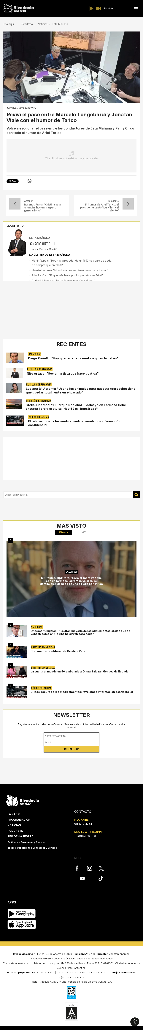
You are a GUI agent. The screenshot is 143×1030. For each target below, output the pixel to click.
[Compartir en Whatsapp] (29, 181)
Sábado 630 (34, 354)
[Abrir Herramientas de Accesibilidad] (134, 1021)
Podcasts (15, 830)
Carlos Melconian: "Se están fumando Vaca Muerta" (64, 280)
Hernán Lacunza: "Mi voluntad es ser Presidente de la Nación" (70, 270)
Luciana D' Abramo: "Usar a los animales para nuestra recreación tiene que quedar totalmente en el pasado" (81, 390)
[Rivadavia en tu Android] (21, 913)
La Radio (13, 814)
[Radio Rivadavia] (22, 800)
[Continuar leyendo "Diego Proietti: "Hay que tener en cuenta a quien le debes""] (15, 358)
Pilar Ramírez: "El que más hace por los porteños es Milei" (67, 275)
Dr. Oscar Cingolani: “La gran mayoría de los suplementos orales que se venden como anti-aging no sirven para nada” (80, 632)
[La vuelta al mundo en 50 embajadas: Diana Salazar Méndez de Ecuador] (17, 672)
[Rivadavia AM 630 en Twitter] (104, 868)
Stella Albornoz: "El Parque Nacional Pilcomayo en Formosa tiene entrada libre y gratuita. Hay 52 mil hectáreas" (76, 407)
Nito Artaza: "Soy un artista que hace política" (63, 373)
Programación (18, 819)
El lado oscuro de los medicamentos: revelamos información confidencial (82, 691)
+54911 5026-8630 (85, 836)
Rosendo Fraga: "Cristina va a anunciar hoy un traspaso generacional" (42, 207)
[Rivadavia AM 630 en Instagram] (91, 868)
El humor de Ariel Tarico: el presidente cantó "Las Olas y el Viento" (99, 207)
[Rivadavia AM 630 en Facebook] (79, 868)
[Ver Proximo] (128, 204)
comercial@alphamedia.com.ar (88, 972)
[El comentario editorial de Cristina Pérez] (17, 652)
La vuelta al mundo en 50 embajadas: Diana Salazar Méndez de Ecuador (80, 671)
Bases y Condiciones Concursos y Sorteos (32, 847)
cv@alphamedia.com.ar (71, 977)
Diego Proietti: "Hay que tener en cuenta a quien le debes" (73, 358)
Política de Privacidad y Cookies (26, 842)
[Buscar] (136, 494)
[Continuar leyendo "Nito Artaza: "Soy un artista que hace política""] (14, 373)
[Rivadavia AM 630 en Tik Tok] (101, 878)
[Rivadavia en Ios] (21, 924)
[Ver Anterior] (14, 204)
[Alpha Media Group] (71, 1012)
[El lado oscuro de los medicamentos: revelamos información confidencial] (17, 692)
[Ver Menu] (135, 9)
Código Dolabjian (38, 417)
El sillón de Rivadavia (39, 369)
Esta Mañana (39, 237)
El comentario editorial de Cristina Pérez (59, 651)
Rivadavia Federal (21, 836)
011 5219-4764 (83, 823)
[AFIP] (71, 992)
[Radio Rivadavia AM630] (18, 8)
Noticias (14, 825)
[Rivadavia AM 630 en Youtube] (82, 878)
